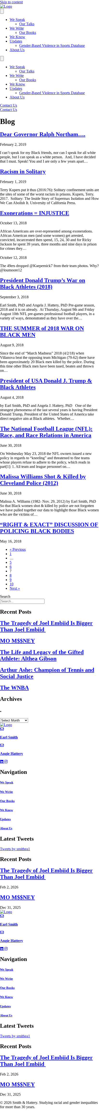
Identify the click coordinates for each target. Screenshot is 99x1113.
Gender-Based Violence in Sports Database (52, 45)
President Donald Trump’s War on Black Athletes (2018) (42, 283)
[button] (2, 762)
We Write (17, 28)
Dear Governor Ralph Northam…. (42, 134)
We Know (17, 37)
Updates (16, 41)
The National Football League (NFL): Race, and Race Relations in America (46, 432)
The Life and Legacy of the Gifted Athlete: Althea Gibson (42, 655)
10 (11, 584)
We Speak (17, 20)
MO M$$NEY (17, 641)
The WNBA (14, 688)
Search (5, 596)
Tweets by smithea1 (15, 849)
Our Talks (26, 24)
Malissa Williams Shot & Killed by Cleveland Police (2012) (43, 479)
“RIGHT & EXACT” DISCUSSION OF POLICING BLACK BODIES (49, 527)
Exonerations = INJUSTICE (34, 213)
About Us (17, 50)
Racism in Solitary (23, 171)
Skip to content (11, 2)
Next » (15, 588)
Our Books (27, 33)
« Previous (18, 549)
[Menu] (2, 11)
